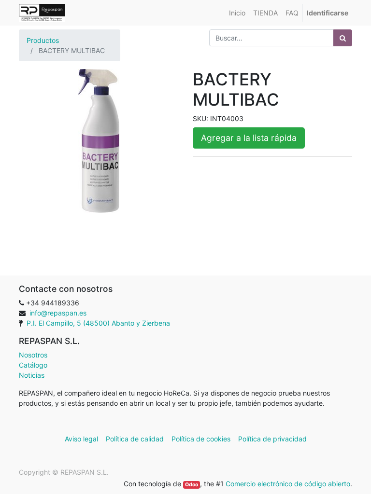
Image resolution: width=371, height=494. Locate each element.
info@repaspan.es (57, 313)
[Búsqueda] (342, 37)
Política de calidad (135, 439)
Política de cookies (200, 439)
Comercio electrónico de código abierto (288, 484)
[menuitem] (237, 13)
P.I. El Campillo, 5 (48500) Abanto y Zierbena (98, 323)
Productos (43, 40)
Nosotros (33, 355)
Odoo (191, 484)
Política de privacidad (272, 439)
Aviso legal (82, 439)
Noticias (31, 375)
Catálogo (33, 365)
